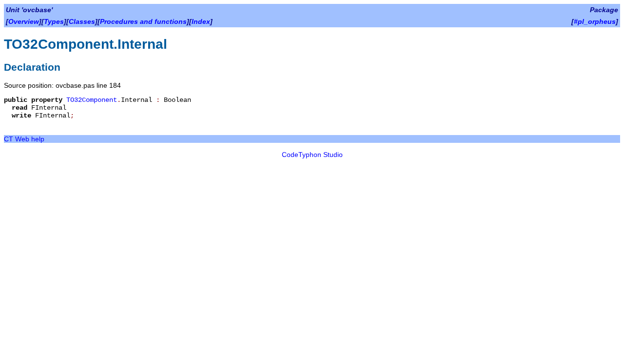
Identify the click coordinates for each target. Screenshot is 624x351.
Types (54, 21)
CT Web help (24, 139)
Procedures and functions (143, 21)
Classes (82, 21)
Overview (23, 21)
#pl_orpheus (595, 21)
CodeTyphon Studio (312, 154)
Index (201, 21)
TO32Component (91, 100)
